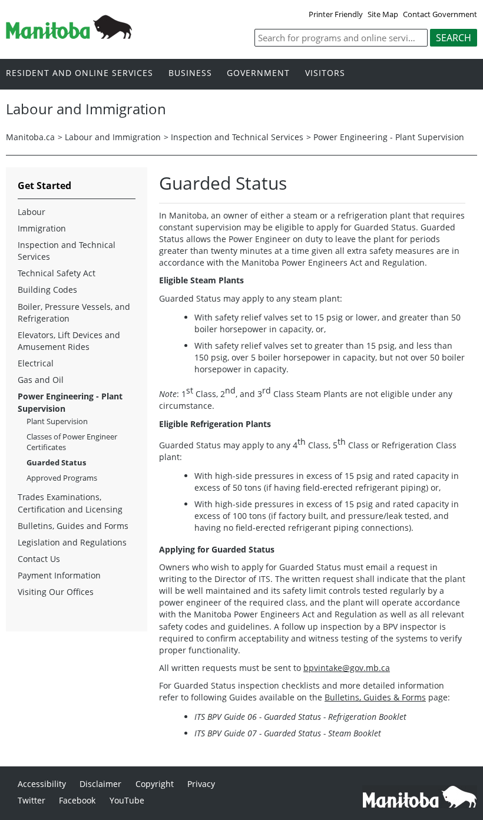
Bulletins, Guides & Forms (375, 697)
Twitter (31, 800)
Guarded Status (56, 462)
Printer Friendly (336, 14)
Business (190, 73)
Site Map (383, 14)
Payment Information (59, 575)
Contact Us (39, 558)
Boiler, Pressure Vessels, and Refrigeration (74, 312)
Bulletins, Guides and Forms (73, 525)
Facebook (77, 800)
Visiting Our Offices (56, 591)
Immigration (42, 228)
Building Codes (47, 289)
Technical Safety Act (56, 273)
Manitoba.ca (30, 137)
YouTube (127, 800)
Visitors (325, 73)
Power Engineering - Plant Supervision (388, 137)
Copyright (154, 783)
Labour (31, 211)
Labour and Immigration (113, 137)
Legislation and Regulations (72, 542)
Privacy (201, 783)
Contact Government (440, 14)
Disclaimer (100, 783)
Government (258, 73)
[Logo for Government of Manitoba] (69, 35)
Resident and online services (79, 73)
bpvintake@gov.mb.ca (346, 667)
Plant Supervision (57, 421)
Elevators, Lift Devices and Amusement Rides (69, 340)
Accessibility (42, 783)
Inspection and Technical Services (237, 137)
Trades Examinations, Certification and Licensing (70, 502)
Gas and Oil (41, 379)
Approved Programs (62, 477)
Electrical (36, 363)
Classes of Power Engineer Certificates (72, 441)
